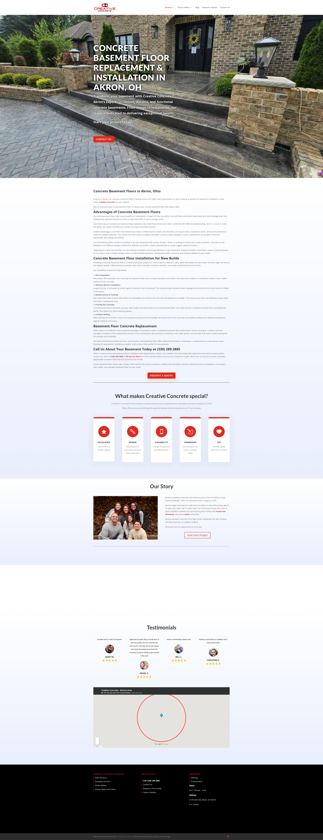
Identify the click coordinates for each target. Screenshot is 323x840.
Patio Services (101, 778)
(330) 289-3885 (117, 356)
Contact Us (225, 8)
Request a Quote (209, 8)
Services (168, 8)
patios (187, 514)
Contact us (104, 139)
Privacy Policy (196, 781)
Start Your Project (197, 535)
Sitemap (194, 778)
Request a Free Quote (152, 788)
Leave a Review (149, 792)
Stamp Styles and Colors (105, 789)
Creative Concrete (107, 202)
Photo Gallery (184, 8)
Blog (197, 8)
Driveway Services (102, 781)
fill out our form (133, 356)
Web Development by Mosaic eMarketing (152, 836)
